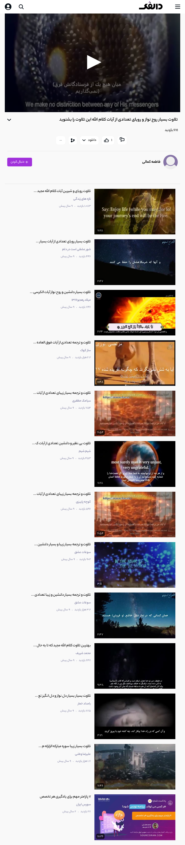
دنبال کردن (18, 161)
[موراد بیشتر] (61, 140)
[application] (92, 63)
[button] (92, 62)
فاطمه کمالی (151, 162)
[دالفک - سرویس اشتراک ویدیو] (154, 6)
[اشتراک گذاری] (72, 140)
